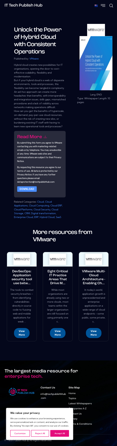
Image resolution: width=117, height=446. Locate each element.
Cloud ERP (56, 205)
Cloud (40, 201)
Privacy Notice (24, 174)
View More (22, 333)
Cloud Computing (39, 205)
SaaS (58, 217)
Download (27, 189)
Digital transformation (43, 213)
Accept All (60, 433)
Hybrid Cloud (47, 217)
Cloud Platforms (23, 209)
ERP (36, 217)
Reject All (40, 433)
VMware (34, 58)
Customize (20, 433)
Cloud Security (42, 209)
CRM (27, 213)
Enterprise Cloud (23, 217)
